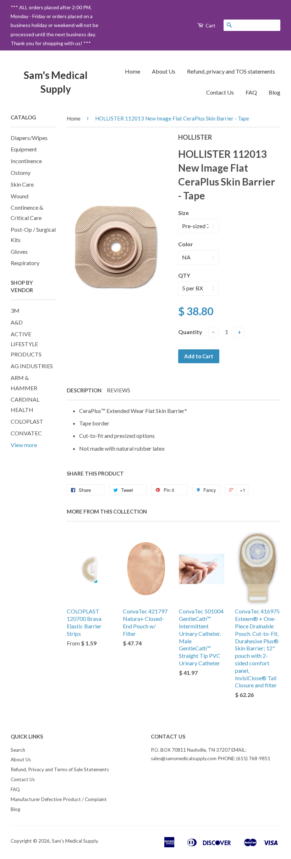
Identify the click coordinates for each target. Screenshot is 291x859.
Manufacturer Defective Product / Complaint (59, 799)
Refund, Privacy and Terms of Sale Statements (60, 769)
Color (185, 244)
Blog (274, 92)
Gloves (19, 251)
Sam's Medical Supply (56, 82)
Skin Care (22, 184)
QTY (184, 275)
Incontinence (26, 160)
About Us (163, 71)
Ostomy (21, 172)
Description (84, 390)
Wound (19, 196)
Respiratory (25, 262)
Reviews (118, 390)
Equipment (24, 149)
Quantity (190, 331)
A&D (17, 322)
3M (15, 310)
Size (183, 212)
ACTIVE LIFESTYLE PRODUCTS (26, 344)
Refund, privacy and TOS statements (231, 71)
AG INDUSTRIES (32, 366)
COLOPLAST (27, 421)
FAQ (251, 92)
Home (132, 71)
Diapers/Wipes (29, 137)
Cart (209, 25)
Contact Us (220, 92)
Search (18, 750)
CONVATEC (26, 433)
